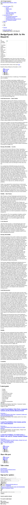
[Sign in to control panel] (6, 486)
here (19, 64)
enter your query (4, 492)
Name (2, 477)
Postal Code (3, 480)
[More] (12, 6)
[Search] (2, 4)
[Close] (2, 444)
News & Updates (7, 29)
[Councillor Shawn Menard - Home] (9, 2)
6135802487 (8, 485)
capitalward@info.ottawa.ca (11, 484)
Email (4, 479)
